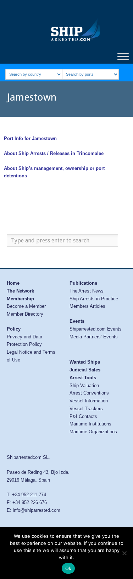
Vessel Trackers (86, 408)
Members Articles (87, 306)
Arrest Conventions (89, 393)
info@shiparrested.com (36, 510)
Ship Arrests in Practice (94, 298)
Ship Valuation (84, 385)
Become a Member (26, 306)
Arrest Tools (83, 377)
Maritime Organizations (93, 431)
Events (77, 321)
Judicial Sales (85, 369)
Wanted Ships (85, 362)
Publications (83, 283)
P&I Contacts (83, 416)
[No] (124, 553)
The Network (20, 291)
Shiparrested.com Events (96, 329)
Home (13, 283)
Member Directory (25, 314)
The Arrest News (87, 291)
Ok (68, 568)
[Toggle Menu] (123, 56)
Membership (20, 298)
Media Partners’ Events (94, 336)
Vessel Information (89, 400)
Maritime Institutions (90, 424)
